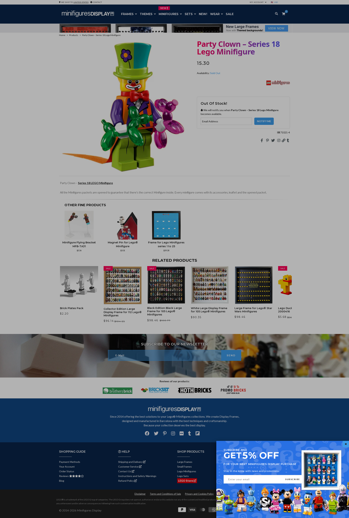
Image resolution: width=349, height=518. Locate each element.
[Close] (346, 444)
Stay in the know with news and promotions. (252, 470)
